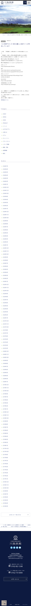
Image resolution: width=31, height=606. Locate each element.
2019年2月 (5, 406)
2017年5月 (5, 466)
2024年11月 (6, 214)
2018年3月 (5, 439)
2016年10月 (6, 488)
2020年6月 (5, 369)
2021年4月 (5, 342)
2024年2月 (5, 242)
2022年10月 (6, 290)
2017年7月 (5, 460)
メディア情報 (6, 144)
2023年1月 (5, 281)
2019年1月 (5, 409)
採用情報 (5, 150)
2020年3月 (5, 378)
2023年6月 (5, 266)
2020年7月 (5, 366)
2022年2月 (5, 315)
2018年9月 (5, 421)
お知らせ (3, 41)
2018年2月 (5, 442)
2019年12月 (6, 384)
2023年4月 (5, 272)
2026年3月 (5, 178)
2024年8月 (5, 223)
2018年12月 (6, 412)
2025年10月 (6, 193)
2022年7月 (5, 299)
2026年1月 (5, 184)
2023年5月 (5, 269)
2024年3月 (5, 239)
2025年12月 (6, 187)
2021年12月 (6, 321)
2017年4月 (5, 469)
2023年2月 (5, 278)
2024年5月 (5, 233)
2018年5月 (5, 433)
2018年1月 (5, 445)
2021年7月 (5, 333)
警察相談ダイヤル (5, 100)
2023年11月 (6, 251)
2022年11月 (6, 287)
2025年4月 (5, 199)
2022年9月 (5, 293)
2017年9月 (5, 454)
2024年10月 (6, 217)
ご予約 (25, 2)
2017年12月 (6, 448)
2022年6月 (5, 302)
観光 (4, 153)
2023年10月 (6, 254)
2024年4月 (5, 236)
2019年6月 (5, 400)
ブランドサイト (6, 141)
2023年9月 (5, 257)
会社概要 (11, 604)
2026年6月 (5, 169)
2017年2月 (5, 475)
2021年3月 (5, 345)
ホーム (7, 2)
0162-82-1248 (16, 565)
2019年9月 (5, 393)
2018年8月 (5, 424)
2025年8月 (5, 196)
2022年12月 (6, 284)
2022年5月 (5, 305)
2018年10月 (6, 418)
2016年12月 (6, 482)
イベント (5, 126)
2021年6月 (5, 336)
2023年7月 (5, 263)
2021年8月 (5, 330)
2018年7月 (5, 427)
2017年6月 (5, 463)
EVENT (4, 114)
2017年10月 (6, 451)
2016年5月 (5, 500)
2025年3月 (5, 202)
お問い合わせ (15, 579)
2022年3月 (5, 311)
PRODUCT (5, 123)
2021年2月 (5, 348)
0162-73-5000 (15, 572)
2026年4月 (5, 175)
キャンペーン (6, 138)
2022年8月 (5, 296)
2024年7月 (5, 226)
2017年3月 (5, 472)
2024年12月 (6, 211)
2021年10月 (6, 327)
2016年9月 (5, 491)
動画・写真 (5, 147)
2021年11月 (6, 324)
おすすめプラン (6, 129)
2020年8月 (5, 363)
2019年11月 (6, 387)
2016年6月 (5, 497)
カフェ (4, 135)
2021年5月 (5, 339)
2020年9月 (5, 360)
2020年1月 (5, 381)
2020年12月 (6, 351)
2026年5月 (5, 172)
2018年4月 (5, 436)
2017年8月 (5, 457)
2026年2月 (5, 181)
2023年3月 (5, 275)
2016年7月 (5, 494)
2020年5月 (5, 372)
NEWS (4, 120)
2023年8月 (5, 260)
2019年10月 (6, 390)
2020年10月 (6, 357)
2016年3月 (5, 506)
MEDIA (4, 117)
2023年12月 (6, 248)
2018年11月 (6, 415)
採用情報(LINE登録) (17, 604)
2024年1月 (5, 245)
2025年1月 (5, 208)
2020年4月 (5, 375)
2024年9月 (5, 220)
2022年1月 (5, 318)
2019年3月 (5, 403)
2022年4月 (5, 308)
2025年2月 (5, 205)
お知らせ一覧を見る (15, 514)
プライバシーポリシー (25, 604)
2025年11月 (6, 190)
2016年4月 (5, 503)
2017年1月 (5, 478)
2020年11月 (6, 354)
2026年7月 (5, 166)
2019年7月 (5, 396)
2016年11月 (6, 485)
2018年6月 (5, 430)
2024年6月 (5, 230)
